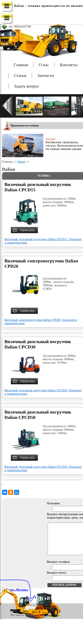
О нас (44, 64)
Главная (21, 64)
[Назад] (8, 106)
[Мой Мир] (16, 492)
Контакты (68, 64)
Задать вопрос (26, 86)
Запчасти (45, 75)
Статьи (20, 75)
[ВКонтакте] (4, 492)
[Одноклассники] (10, 492)
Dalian (21, 161)
